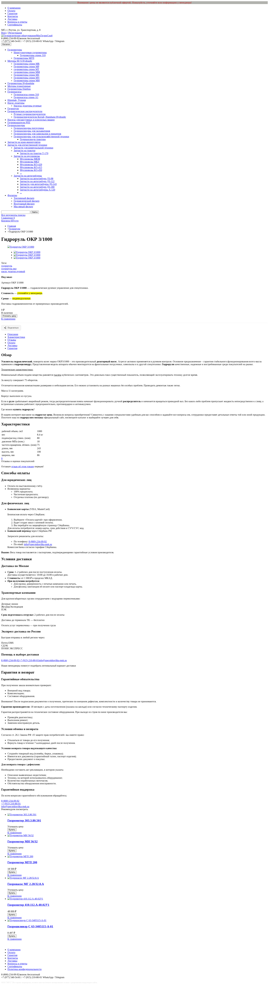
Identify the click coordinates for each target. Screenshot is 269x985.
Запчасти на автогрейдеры (28, 175)
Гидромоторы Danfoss (19, 89)
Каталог (6, 44)
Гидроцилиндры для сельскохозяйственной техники (41, 136)
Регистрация (15, 32)
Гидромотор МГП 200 (22, 862)
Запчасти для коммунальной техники (33, 147)
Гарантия (12, 13)
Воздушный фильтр (24, 203)
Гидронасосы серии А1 (26, 97)
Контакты (12, 16)
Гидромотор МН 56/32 (22, 841)
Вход (4, 32)
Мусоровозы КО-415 (31, 167)
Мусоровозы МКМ (30, 159)
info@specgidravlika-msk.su (38, 544)
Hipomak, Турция (16, 100)
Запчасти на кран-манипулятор (23, 142)
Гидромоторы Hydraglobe (20, 83)
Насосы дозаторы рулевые (28, 105)
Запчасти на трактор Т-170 (34, 153)
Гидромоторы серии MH (27, 80)
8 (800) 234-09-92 (38, 541)
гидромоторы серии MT (26, 69)
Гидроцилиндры (16, 125)
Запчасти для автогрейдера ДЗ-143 (38, 184)
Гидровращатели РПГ (19, 122)
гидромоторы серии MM (27, 72)
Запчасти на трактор (24, 150)
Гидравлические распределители (24, 111)
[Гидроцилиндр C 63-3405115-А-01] (26, 920)
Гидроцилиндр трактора (33, 139)
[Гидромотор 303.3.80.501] (21, 814)
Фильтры (12, 195)
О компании (14, 8)
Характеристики (16, 337)
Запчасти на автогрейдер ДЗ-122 (37, 181)
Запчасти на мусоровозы (27, 156)
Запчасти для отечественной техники (27, 145)
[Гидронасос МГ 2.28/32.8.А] (23, 878)
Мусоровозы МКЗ (29, 161)
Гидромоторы (14, 49)
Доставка (12, 19)
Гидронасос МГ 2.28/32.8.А (25, 884)
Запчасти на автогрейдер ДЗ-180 (37, 187)
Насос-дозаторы (15, 103)
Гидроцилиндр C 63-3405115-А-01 (30, 926)
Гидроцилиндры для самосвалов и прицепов (37, 133)
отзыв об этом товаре (22, 466)
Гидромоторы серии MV (27, 77)
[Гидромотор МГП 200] (20, 856)
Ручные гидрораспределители (30, 114)
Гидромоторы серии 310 (33, 55)
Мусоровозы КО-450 (31, 170)
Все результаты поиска (13, 215)
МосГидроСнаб (44, 35)
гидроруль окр (9, 268)
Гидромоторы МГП (24, 58)
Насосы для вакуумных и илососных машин (31, 119)
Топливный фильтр (24, 198)
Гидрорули (13, 108)
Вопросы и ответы (17, 22)
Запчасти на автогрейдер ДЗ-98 (36, 178)
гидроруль (6, 265)
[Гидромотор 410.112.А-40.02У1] (25, 898)
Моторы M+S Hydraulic (19, 61)
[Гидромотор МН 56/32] (20, 835)
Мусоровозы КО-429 (31, 164)
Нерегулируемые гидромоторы (30, 52)
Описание (12, 334)
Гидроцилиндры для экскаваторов (32, 131)
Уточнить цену (9, 316)
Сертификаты (14, 24)
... (21, 173)
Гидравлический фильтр (26, 201)
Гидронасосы (14, 91)
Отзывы (11, 340)
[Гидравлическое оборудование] (18, 35)
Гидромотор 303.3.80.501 (24, 820)
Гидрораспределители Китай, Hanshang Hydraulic (40, 117)
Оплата (11, 10)
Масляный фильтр (23, 206)
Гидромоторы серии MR (27, 63)
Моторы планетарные (19, 86)
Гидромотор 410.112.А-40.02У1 (28, 904)
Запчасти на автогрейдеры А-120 (37, 189)
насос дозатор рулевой (13, 271)
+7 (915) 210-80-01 (29, 660)
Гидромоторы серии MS (26, 75)
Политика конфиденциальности (24, 969)
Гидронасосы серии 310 (26, 94)
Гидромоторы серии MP (26, 66)
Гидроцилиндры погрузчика (29, 128)
